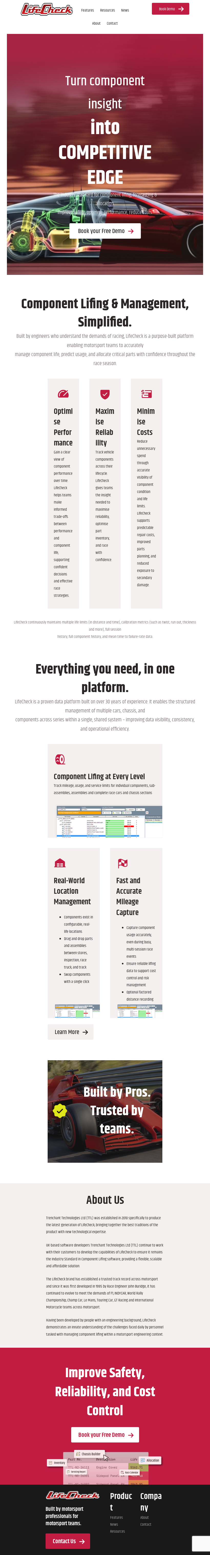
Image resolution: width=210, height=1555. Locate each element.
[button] (170, 9)
